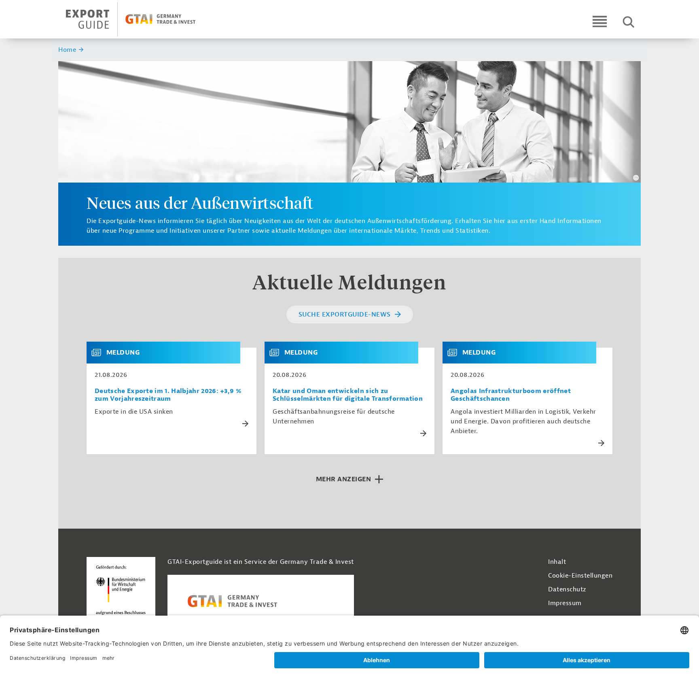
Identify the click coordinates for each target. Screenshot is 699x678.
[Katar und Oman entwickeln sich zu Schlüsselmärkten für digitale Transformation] (277, 352)
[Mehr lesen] (245, 424)
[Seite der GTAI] (260, 601)
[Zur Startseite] (137, 19)
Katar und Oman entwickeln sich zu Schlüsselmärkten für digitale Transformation (348, 395)
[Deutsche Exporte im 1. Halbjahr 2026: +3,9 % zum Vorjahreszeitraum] (99, 352)
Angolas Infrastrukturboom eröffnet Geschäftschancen (511, 395)
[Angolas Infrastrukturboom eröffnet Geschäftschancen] (455, 352)
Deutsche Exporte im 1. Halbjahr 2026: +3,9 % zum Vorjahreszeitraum (168, 395)
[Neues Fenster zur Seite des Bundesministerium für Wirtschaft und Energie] (121, 592)
